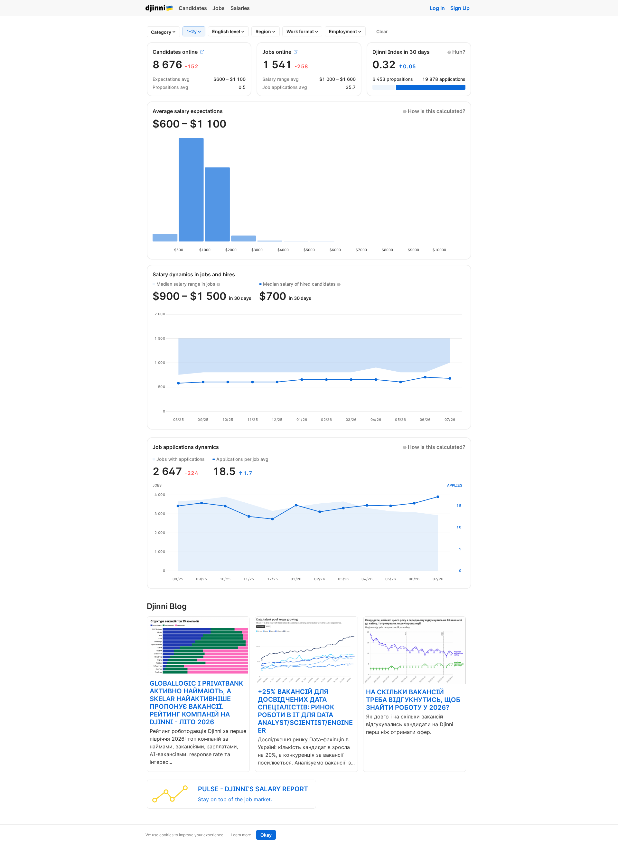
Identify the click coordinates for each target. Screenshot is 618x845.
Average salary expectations (188, 111)
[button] (456, 52)
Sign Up (460, 8)
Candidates (193, 8)
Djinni (159, 9)
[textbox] (161, 32)
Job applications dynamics (186, 447)
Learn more (241, 834)
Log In (437, 8)
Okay (266, 835)
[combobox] (161, 32)
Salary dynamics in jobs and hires (194, 274)
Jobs (218, 8)
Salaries (240, 8)
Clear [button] (382, 31)
